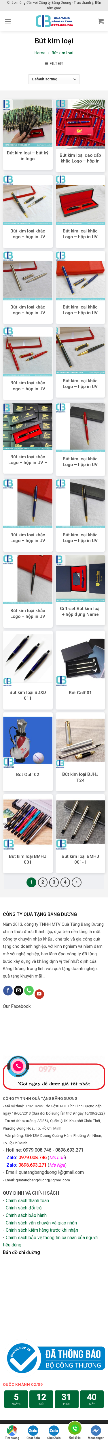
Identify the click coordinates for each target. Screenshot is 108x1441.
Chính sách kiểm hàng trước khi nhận (42, 1230)
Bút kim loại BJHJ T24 (80, 777)
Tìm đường (12, 1438)
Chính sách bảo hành (26, 1215)
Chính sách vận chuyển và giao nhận (41, 1223)
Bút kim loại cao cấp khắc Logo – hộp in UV (80, 161)
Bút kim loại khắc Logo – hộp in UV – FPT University (27, 462)
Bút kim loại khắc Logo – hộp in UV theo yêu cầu (80, 464)
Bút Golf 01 (80, 692)
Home (40, 53)
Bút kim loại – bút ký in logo (27, 155)
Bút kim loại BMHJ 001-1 (80, 859)
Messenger (96, 1438)
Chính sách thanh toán (27, 1200)
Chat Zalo (33, 1438)
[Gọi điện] (75, 1429)
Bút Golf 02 (27, 774)
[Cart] (101, 21)
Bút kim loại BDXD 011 (28, 695)
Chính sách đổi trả (24, 1208)
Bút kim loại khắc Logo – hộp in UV (27, 233)
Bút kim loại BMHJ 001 (27, 859)
